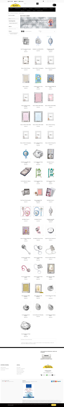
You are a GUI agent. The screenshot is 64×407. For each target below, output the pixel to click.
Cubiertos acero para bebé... (38, 87)
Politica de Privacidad (20, 371)
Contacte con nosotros (5, 368)
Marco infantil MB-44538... (25, 124)
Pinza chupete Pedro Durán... (25, 277)
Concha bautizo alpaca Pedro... (50, 315)
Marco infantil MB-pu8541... (50, 105)
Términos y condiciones (21, 368)
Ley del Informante (20, 372)
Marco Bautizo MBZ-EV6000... (26, 296)
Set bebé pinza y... (50, 162)
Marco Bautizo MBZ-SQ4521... (50, 277)
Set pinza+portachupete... (26, 200)
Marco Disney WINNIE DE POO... (50, 87)
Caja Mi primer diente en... (50, 238)
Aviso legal (18, 367)
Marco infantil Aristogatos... (38, 68)
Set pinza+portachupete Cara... (26, 50)
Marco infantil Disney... (25, 68)
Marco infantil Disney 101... (50, 68)
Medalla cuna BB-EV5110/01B (50, 220)
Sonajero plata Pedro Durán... (25, 258)
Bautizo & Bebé (11, 15)
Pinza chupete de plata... (50, 257)
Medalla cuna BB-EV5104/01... (50, 50)
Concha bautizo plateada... (38, 314)
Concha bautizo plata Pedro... (38, 162)
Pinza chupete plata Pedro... (38, 258)
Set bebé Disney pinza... (38, 238)
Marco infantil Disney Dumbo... (25, 106)
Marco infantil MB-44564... (38, 105)
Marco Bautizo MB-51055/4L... (38, 296)
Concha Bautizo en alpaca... (26, 315)
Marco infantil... (26, 86)
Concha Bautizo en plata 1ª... (50, 296)
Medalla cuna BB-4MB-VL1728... (26, 162)
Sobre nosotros (3, 367)
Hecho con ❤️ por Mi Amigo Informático (8, 381)
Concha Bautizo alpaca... (26, 181)
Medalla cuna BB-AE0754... (38, 49)
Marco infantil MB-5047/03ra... (38, 201)
